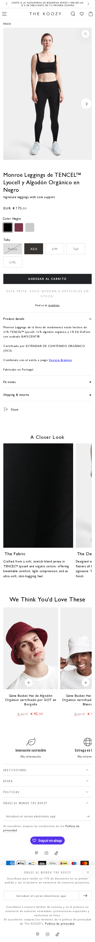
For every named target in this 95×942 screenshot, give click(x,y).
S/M (54, 249)
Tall (75, 249)
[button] (72, 14)
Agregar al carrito (47, 279)
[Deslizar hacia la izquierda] (7, 4)
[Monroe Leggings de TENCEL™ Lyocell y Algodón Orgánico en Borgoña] (18, 227)
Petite (12, 249)
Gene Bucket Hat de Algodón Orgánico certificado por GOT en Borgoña (30, 699)
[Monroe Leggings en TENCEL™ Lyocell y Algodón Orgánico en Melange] (29, 227)
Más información (31, 756)
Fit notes (9, 382)
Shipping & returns (16, 394)
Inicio (7, 23)
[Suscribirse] (89, 816)
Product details (14, 318)
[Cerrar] (88, 872)
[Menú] (4, 14)
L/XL (13, 262)
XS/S (33, 249)
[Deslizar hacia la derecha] (88, 4)
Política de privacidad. (60, 923)
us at (47, 305)
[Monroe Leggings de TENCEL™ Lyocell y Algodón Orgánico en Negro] (7, 227)
